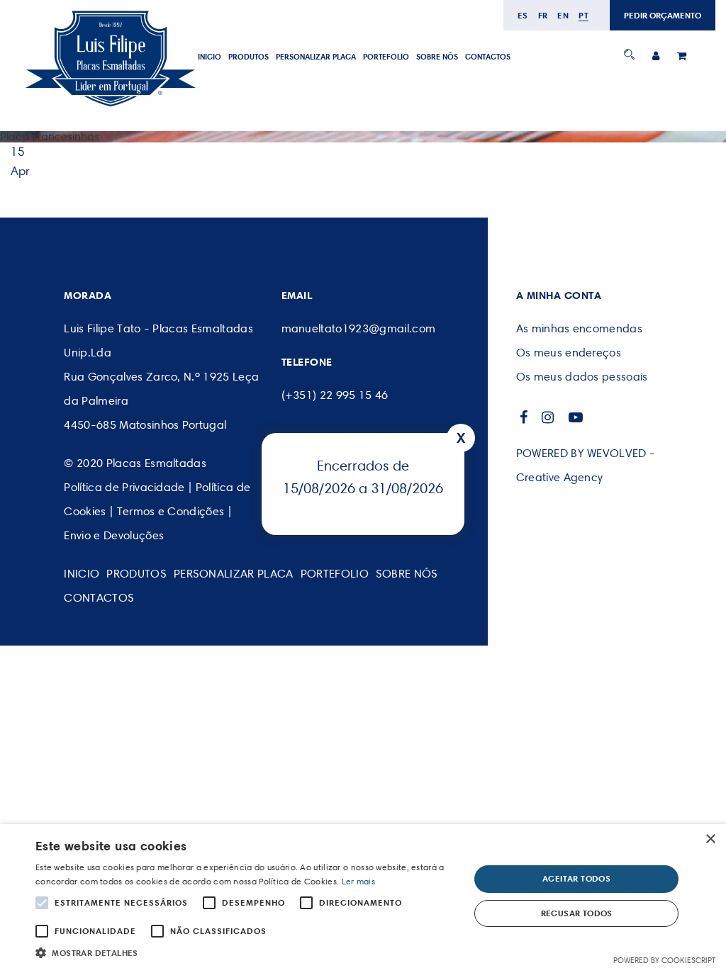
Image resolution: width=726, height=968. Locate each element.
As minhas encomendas (579, 328)
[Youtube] (576, 417)
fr (543, 15)
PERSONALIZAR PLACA (316, 57)
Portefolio (386, 57)
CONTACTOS (487, 57)
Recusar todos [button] (577, 913)
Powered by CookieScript (664, 960)
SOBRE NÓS (437, 57)
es (523, 15)
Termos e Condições (171, 511)
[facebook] (524, 417)
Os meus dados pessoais (582, 376)
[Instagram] (548, 417)
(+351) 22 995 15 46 (335, 395)
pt (583, 15)
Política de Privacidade (124, 487)
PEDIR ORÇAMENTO (662, 15)
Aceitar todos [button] (576, 878)
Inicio (209, 57)
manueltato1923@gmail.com (358, 328)
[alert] (363, 896)
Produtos (248, 57)
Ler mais (358, 881)
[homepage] (110, 107)
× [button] (710, 839)
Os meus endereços (568, 352)
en (563, 15)
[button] (246, 951)
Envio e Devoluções (114, 535)
